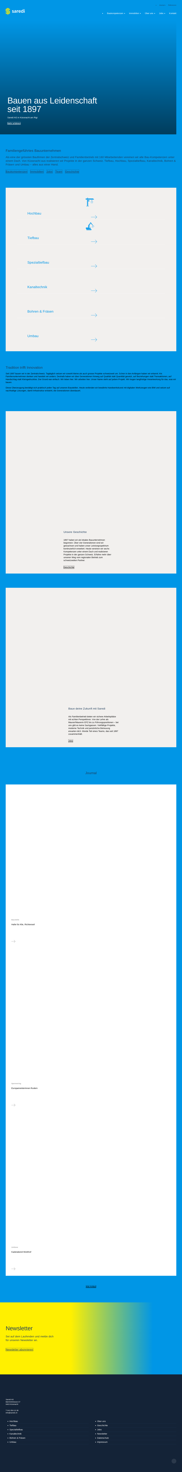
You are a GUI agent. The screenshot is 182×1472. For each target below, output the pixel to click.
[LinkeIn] (21, 1456)
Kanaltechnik (15, 1434)
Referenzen (172, 5)
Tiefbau (12, 1425)
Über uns (149, 13)
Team (58, 171)
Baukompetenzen (115, 13)
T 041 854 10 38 (12, 1410)
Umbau (12, 1442)
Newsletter (102, 1434)
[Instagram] (14, 1456)
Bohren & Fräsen (17, 1438)
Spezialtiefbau (16, 1429)
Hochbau (13, 1421)
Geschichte (72, 171)
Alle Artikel (91, 1286)
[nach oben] (174, 1461)
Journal (161, 5)
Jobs (161, 13)
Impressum (102, 1442)
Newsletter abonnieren (19, 1349)
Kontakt (172, 13)
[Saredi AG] (15, 11)
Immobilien (134, 13)
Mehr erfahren (14, 123)
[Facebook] (7, 1456)
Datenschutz (103, 1438)
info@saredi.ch (11, 1413)
